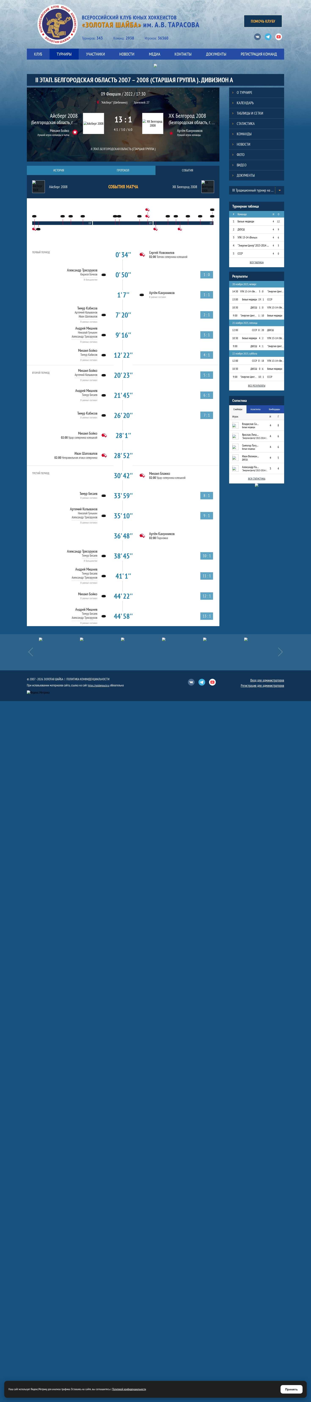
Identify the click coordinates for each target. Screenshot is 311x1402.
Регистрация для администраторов (262, 685)
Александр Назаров (250, 467)
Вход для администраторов (267, 680)
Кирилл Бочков (88, 274)
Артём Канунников (189, 130)
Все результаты (256, 385)
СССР (240, 253)
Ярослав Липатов (250, 435)
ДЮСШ (241, 229)
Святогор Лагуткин (250, 445)
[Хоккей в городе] (141, 639)
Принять (291, 1389)
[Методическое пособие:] (100, 639)
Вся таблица (257, 262)
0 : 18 (261, 361)
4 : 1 (261, 346)
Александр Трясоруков (82, 270)
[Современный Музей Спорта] (264, 639)
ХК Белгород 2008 (187, 116)
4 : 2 (261, 338)
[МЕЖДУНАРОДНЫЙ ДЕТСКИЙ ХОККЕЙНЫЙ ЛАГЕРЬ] (59, 639)
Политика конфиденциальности (87, 679)
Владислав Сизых (250, 424)
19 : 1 (261, 299)
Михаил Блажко (159, 473)
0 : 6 (261, 369)
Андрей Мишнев (86, 328)
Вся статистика (256, 479)
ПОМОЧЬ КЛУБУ (263, 21)
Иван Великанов (250, 456)
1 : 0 (261, 307)
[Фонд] (182, 639)
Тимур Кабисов (87, 308)
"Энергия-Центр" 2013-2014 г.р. (253, 245)
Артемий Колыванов (86, 312)
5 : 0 (261, 291)
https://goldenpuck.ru (98, 685)
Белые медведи (246, 221)
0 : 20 (261, 330)
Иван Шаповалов (88, 316)
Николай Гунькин (87, 332)
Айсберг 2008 (64, 116)
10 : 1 (261, 377)
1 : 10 (261, 315)
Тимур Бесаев (89, 395)
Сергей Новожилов (161, 252)
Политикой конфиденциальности (129, 1389)
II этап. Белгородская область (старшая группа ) (123, 149)
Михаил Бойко (59, 130)
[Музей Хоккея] (223, 639)
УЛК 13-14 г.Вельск (247, 237)
